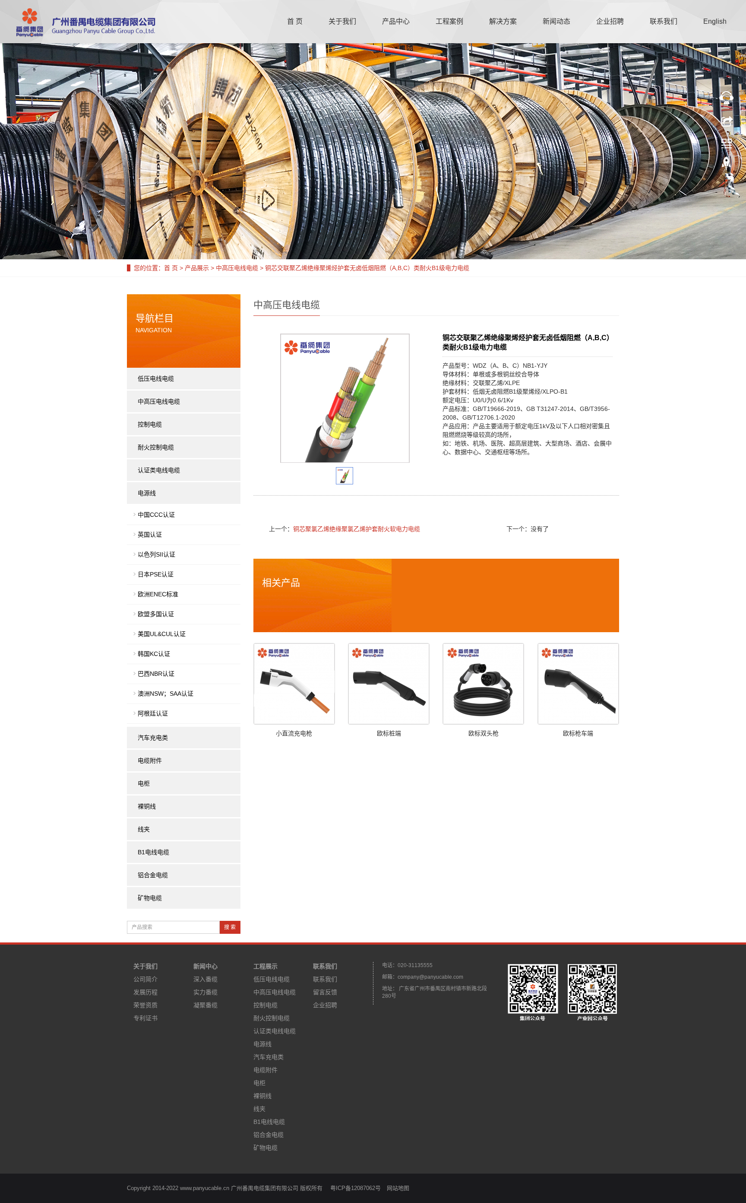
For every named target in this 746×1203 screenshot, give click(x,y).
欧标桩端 (389, 733)
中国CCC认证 (156, 514)
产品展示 (197, 267)
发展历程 (145, 992)
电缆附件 (150, 760)
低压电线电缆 (156, 378)
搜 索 (230, 927)
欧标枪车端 (578, 733)
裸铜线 (147, 806)
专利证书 (145, 1018)
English (715, 21)
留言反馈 (325, 992)
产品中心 (396, 21)
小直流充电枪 (294, 733)
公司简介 (145, 979)
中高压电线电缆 (237, 267)
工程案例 (449, 21)
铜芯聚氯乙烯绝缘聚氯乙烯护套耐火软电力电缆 (356, 528)
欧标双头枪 (483, 733)
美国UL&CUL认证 (162, 633)
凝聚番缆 (205, 1005)
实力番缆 (205, 992)
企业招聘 (610, 21)
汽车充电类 (153, 737)
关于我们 (342, 21)
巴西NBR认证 (156, 673)
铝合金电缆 (153, 875)
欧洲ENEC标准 (158, 594)
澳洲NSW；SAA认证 (165, 693)
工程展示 (265, 966)
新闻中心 (205, 966)
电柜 (144, 783)
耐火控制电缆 (156, 447)
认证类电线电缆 (159, 470)
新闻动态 (556, 21)
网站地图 (398, 1188)
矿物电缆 (150, 897)
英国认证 (150, 534)
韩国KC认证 (154, 653)
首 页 (295, 21)
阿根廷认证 (153, 713)
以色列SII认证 (156, 554)
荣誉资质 (145, 1005)
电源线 (147, 493)
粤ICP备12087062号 (355, 1188)
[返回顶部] (726, 165)
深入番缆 (205, 979)
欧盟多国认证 (156, 614)
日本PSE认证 (156, 574)
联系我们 (663, 21)
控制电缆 (150, 424)
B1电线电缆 (153, 852)
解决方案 (503, 21)
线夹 (144, 829)
